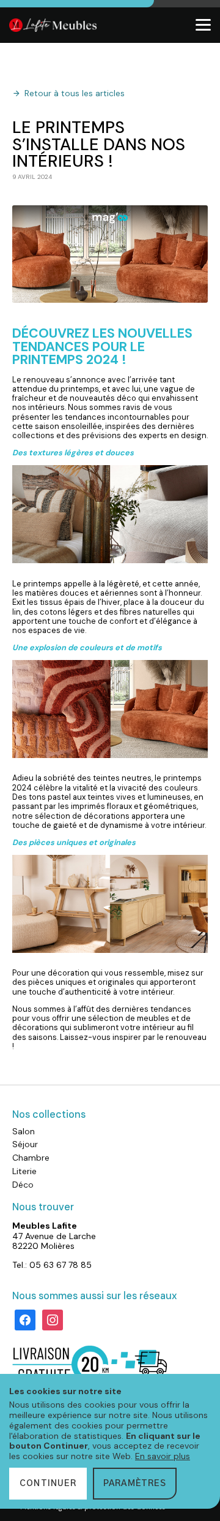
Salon (23, 1131)
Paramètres (134, 1483)
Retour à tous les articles (74, 93)
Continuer (48, 1483)
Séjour (25, 1144)
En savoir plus (162, 1456)
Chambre (31, 1157)
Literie (24, 1171)
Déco (23, 1184)
